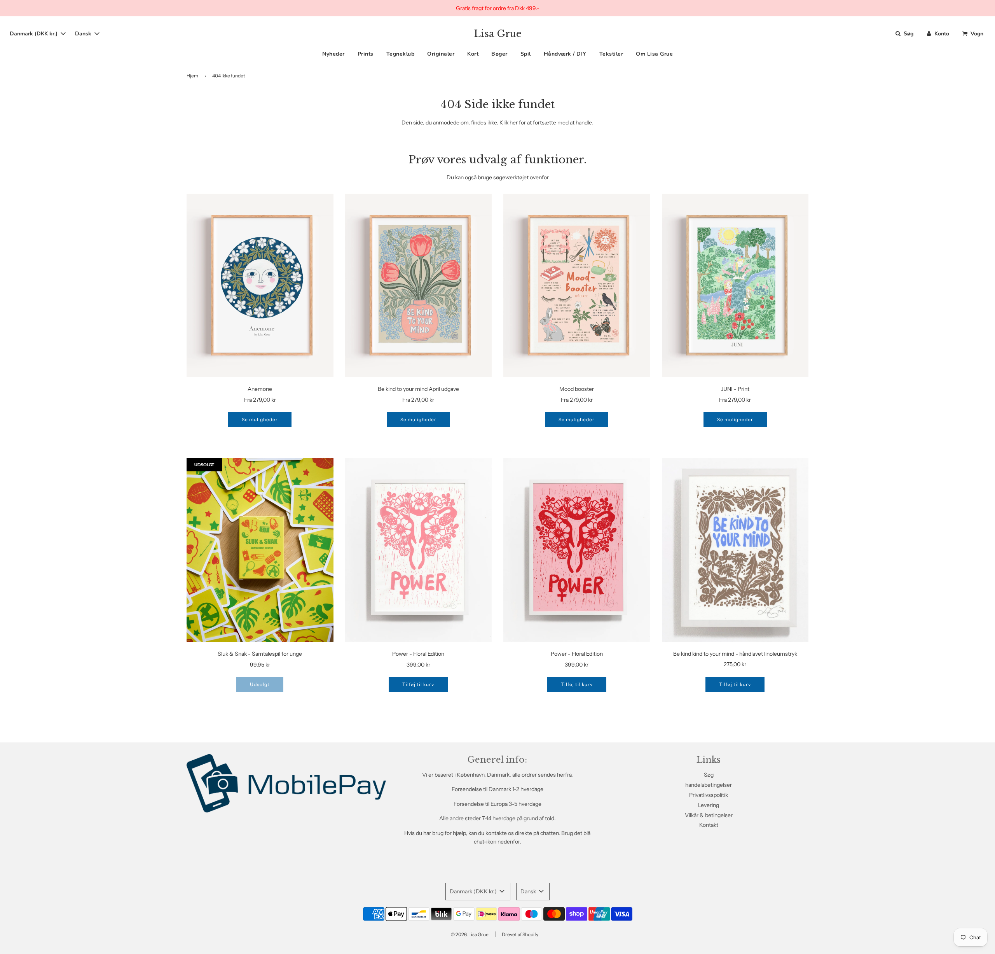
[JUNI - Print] (735, 285)
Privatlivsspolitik (708, 794)
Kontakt (708, 824)
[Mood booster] (576, 285)
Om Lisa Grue (654, 54)
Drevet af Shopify (520, 934)
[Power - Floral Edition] (418, 550)
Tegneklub (400, 54)
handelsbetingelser (708, 784)
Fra (260, 399)
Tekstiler (611, 54)
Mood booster (576, 388)
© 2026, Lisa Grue (470, 934)
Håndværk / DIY (565, 54)
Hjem (192, 76)
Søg (709, 774)
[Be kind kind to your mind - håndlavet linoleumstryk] (735, 550)
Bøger (499, 54)
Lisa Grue (498, 34)
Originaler (440, 54)
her (514, 122)
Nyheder (333, 54)
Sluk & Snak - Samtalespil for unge (260, 653)
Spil (525, 54)
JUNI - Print (735, 388)
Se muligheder (260, 419)
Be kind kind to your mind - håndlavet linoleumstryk (735, 653)
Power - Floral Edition (418, 653)
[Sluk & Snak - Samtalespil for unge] (260, 550)
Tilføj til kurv (418, 684)
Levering (708, 805)
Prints (366, 54)
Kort (472, 54)
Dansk (84, 33)
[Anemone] (260, 285)
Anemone (260, 388)
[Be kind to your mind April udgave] (418, 285)
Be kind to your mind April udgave (418, 388)
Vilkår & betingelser (709, 815)
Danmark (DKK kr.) (34, 33)
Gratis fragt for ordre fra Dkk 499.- (497, 8)
